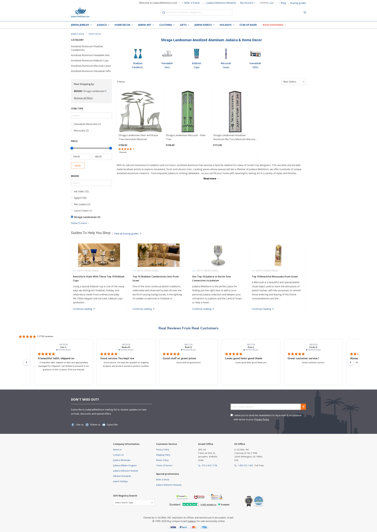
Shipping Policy (163, 454)
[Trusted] (182, 497)
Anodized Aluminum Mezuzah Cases (91, 65)
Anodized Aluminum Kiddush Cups (90, 60)
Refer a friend (191, 2)
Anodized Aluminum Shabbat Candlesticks (87, 48)
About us (117, 449)
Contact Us (118, 454)
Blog (283, 3)
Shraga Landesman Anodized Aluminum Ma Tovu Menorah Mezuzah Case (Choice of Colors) (235, 137)
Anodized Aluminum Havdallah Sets (90, 55)
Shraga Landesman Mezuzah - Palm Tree (185, 137)
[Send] (303, 407)
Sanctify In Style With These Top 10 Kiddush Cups (98, 278)
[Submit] (163, 12)
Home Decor (122, 24)
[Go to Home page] (80, 12)
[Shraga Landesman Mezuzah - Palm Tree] (187, 111)
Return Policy (162, 460)
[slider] (71, 148)
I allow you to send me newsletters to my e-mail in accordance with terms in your (267, 417)
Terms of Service (164, 465)
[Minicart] (304, 12)
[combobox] (196, 12)
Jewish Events (203, 24)
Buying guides (298, 3)
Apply (78, 165)
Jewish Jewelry (80, 24)
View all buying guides (126, 233)
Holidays (226, 24)
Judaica (102, 24)
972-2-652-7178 (209, 465)
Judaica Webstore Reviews (125, 470)
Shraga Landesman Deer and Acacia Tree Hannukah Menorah (138, 137)
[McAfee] (200, 497)
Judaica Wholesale (121, 460)
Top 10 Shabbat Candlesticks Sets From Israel (156, 278)
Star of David (248, 24)
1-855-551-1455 (245, 465)
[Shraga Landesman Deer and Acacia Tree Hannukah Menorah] (140, 111)
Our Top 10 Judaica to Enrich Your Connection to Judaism (211, 278)
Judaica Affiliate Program (125, 465)
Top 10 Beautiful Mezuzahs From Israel (275, 276)
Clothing (165, 24)
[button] (26, 362)
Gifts (183, 24)
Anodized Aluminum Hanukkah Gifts (91, 71)
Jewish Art (144, 24)
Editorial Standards (122, 476)
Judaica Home (77, 33)
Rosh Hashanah (273, 24)
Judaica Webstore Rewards (221, 2)
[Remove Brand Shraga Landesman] (106, 91)
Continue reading (83, 309)
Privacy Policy (261, 419)
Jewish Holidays (120, 481)
